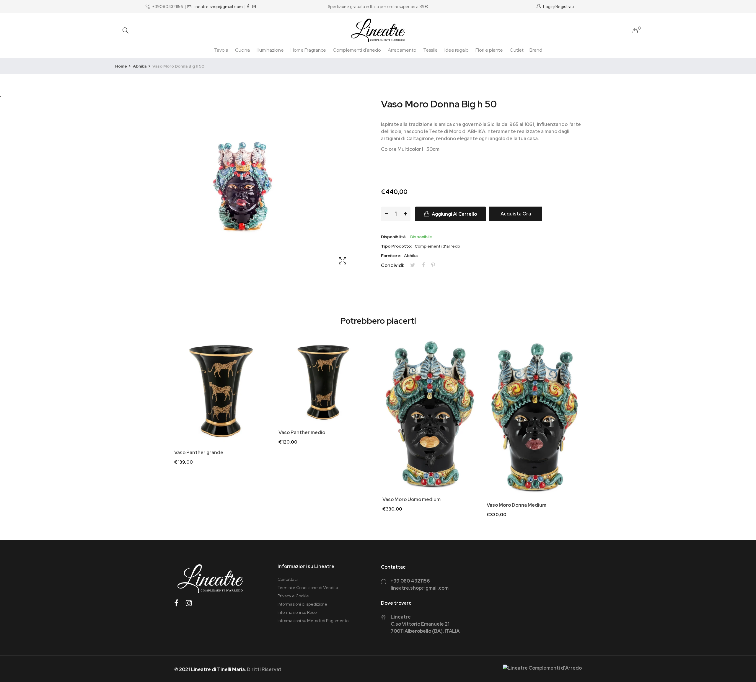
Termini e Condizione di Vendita (308, 587)
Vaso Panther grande (198, 453)
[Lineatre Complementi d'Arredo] (378, 30)
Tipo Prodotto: (396, 246)
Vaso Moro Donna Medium (516, 505)
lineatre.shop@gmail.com (218, 6)
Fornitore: (391, 255)
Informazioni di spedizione (302, 604)
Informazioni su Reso (297, 612)
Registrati (564, 6)
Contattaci (288, 579)
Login (548, 6)
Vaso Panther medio (301, 433)
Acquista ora (516, 214)
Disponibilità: (393, 236)
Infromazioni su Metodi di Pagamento (313, 620)
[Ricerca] (125, 30)
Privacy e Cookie (293, 595)
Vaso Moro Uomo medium (411, 500)
